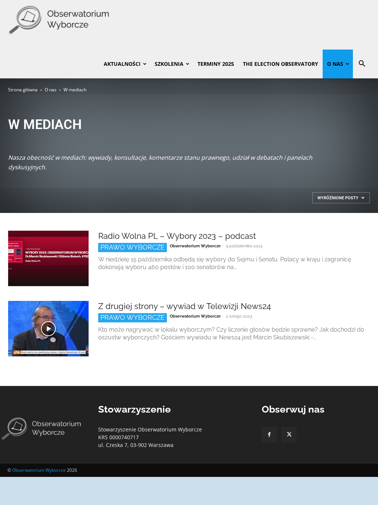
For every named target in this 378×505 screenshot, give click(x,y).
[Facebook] (269, 434)
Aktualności (122, 63)
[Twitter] (289, 434)
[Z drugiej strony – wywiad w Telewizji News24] (48, 328)
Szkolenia (169, 63)
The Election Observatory (280, 63)
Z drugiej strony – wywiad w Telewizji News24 (184, 306)
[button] (362, 64)
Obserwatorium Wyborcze (195, 246)
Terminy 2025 (215, 63)
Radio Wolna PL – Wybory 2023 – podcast (177, 236)
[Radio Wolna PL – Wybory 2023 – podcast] (48, 258)
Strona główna (23, 90)
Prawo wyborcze (132, 247)
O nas (335, 63)
